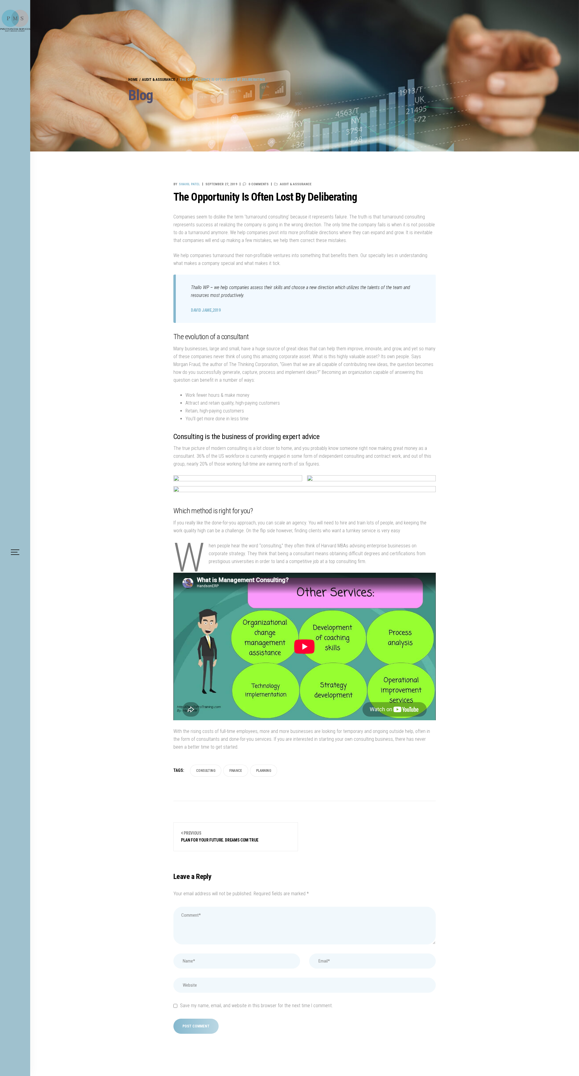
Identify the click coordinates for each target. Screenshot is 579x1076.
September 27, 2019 (221, 184)
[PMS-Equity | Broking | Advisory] (15, 21)
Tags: (178, 770)
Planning (263, 771)
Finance (235, 771)
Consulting (205, 771)
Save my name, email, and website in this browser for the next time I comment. (256, 1005)
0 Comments (258, 184)
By (186, 184)
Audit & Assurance (296, 184)
